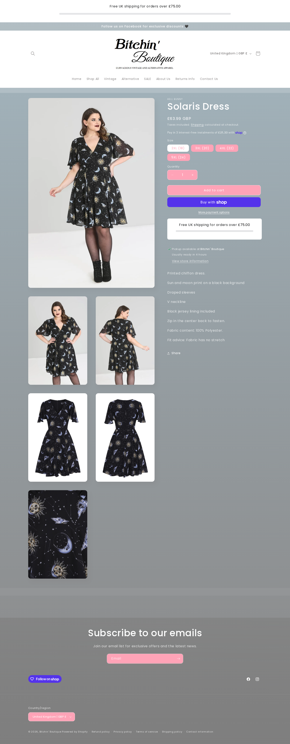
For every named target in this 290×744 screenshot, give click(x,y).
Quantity (173, 167)
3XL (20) (202, 148)
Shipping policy (172, 731)
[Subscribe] (178, 659)
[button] (33, 53)
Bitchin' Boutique (50, 731)
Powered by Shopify (75, 731)
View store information (190, 261)
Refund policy (101, 731)
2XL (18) (178, 148)
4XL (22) (227, 148)
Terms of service (147, 731)
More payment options (214, 212)
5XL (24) (179, 157)
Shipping (197, 124)
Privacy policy (123, 731)
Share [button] (176, 353)
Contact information (199, 731)
